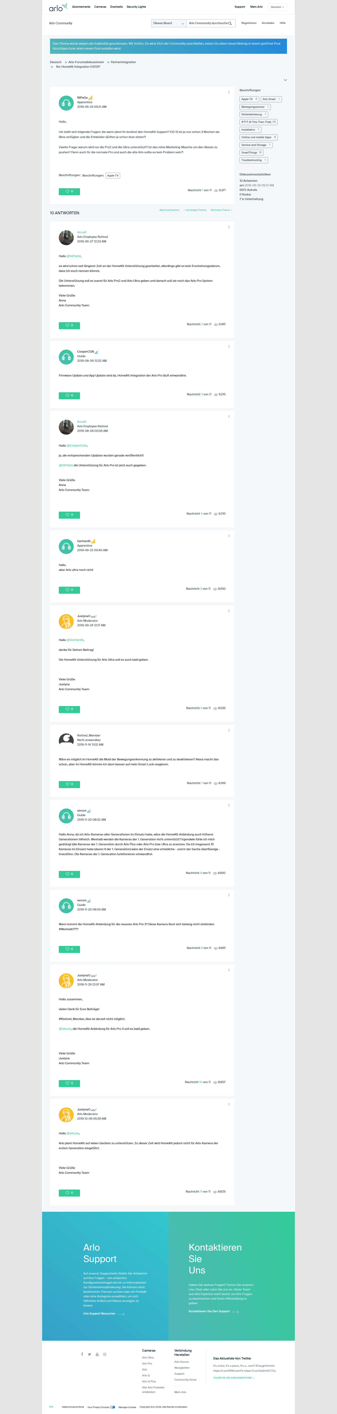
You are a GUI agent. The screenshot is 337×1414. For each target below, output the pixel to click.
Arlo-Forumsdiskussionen (86, 62)
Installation (248, 129)
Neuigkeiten (182, 1368)
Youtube (97, 1354)
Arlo (144, 1369)
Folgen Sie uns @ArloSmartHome (232, 1378)
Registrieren (249, 23)
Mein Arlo (256, 7)
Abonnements (81, 7)
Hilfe (283, 23)
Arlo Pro (147, 1363)
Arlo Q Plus (149, 1381)
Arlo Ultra (148, 1357)
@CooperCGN (77, 445)
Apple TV (112, 175)
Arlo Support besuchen (99, 1313)
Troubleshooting (252, 160)
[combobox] (211, 23)
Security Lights (136, 7)
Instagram (105, 1354)
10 (200, 1082)
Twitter (89, 1354)
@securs (65, 1028)
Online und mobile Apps (256, 137)
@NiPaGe (74, 256)
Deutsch (56, 62)
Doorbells (116, 7)
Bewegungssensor (253, 107)
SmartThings (249, 152)
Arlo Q (146, 1375)
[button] (229, 92)
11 (201, 1191)
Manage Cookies (127, 1407)
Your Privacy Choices (98, 1407)
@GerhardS (75, 640)
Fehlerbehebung (252, 114)
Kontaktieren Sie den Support (209, 1311)
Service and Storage (254, 145)
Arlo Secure (181, 1362)
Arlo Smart (269, 99)
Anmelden (268, 23)
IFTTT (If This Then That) (256, 122)
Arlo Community (60, 23)
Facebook (82, 1354)
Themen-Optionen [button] (285, 81)
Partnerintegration (123, 62)
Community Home (185, 1379)
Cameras (100, 7)
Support (240, 7)
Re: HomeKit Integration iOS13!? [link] (78, 66)
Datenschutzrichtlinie (73, 1407)
